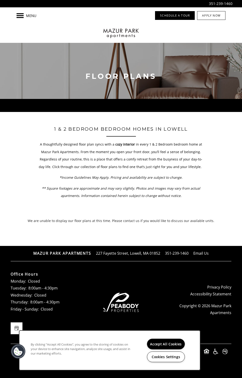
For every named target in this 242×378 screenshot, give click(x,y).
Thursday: (19, 302)
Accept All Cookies (166, 344)
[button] (175, 15)
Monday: (18, 281)
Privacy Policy (219, 287)
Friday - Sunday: (25, 309)
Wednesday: (21, 295)
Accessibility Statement (210, 294)
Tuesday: (18, 288)
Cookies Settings (166, 357)
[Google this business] (16, 328)
